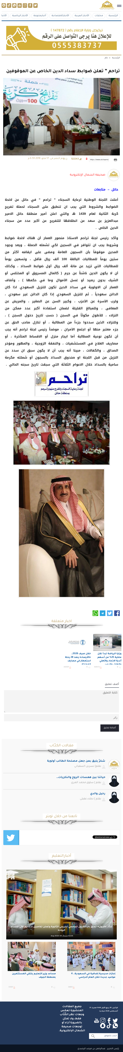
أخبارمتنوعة (39, 15)
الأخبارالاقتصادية (60, 15)
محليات (99, 15)
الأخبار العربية (82, 15)
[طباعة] (115, 159)
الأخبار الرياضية (20, 15)
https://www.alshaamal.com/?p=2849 (99, 160)
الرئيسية (113, 15)
